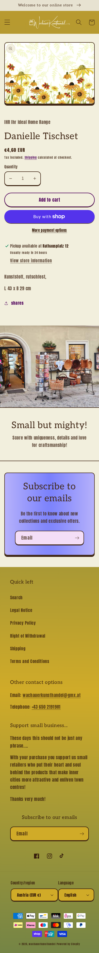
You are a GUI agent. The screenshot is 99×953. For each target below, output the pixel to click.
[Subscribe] (77, 538)
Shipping (31, 157)
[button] (7, 22)
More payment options (49, 230)
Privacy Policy (23, 623)
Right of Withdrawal (27, 636)
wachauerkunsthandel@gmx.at (52, 695)
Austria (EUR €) (29, 895)
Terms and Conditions (30, 661)
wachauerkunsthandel (42, 944)
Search (16, 597)
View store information (31, 260)
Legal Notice (21, 610)
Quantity (11, 166)
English (70, 895)
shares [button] (17, 303)
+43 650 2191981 (46, 707)
